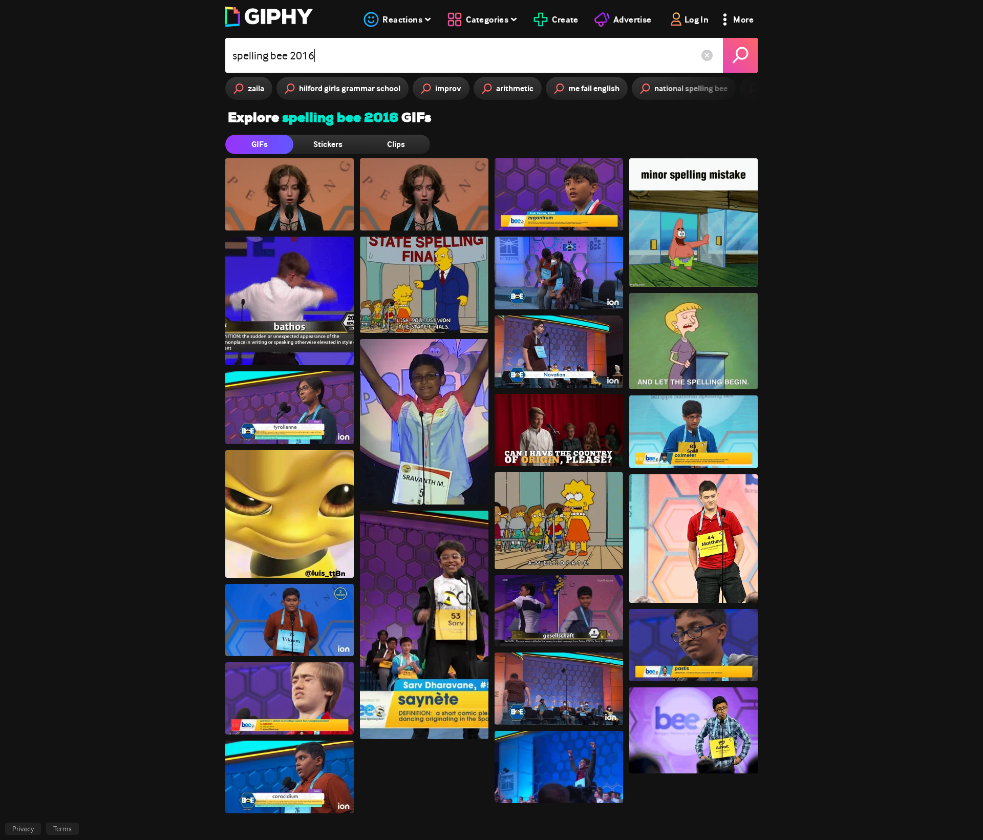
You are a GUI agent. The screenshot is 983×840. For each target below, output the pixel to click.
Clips (396, 144)
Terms (62, 829)
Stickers (328, 144)
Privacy (23, 829)
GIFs (259, 144)
